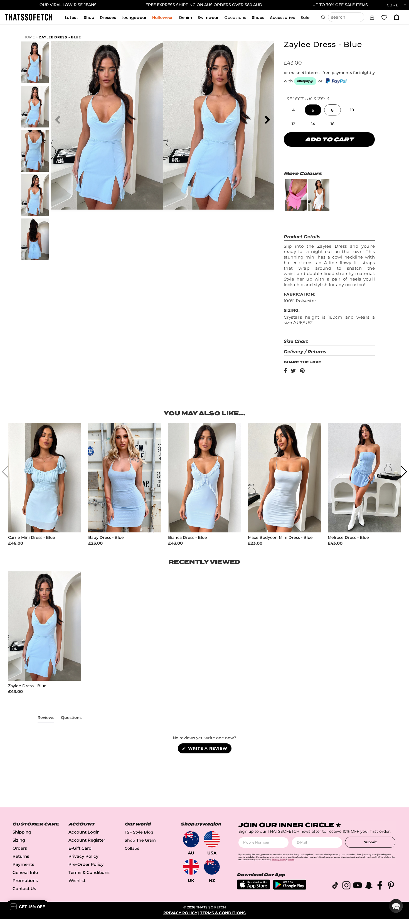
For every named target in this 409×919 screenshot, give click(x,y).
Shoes (258, 17)
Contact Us (24, 888)
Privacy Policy (83, 856)
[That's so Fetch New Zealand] (211, 866)
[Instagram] (346, 886)
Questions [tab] (71, 719)
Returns (21, 856)
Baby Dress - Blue (106, 537)
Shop (89, 17)
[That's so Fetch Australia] (191, 839)
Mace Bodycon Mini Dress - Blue (280, 537)
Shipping (22, 832)
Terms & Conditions (89, 872)
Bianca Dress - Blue (187, 537)
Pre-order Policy (86, 864)
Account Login (84, 832)
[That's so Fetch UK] (191, 866)
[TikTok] (335, 886)
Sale (304, 17)
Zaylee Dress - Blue (60, 37)
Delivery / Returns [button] (305, 351)
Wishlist (76, 880)
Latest (71, 17)
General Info (25, 872)
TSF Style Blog (139, 832)
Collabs (132, 848)
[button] (372, 16)
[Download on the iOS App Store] (253, 888)
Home (29, 37)
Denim (185, 17)
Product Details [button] (302, 236)
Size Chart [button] (296, 341)
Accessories (282, 17)
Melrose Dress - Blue (348, 537)
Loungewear (134, 17)
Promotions (25, 880)
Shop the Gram (140, 840)
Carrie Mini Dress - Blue (31, 537)
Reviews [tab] (46, 719)
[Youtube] (357, 886)
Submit (370, 842)
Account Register (86, 840)
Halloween (163, 17)
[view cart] (396, 17)
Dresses (108, 17)
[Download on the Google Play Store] (289, 888)
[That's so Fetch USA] (211, 839)
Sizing (19, 840)
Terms (291, 859)
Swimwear (208, 17)
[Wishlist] (384, 17)
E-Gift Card (80, 848)
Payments (23, 864)
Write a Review (209, 749)
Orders (20, 848)
